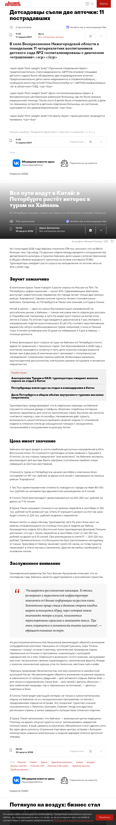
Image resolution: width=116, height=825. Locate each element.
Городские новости (81, 766)
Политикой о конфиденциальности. (73, 820)
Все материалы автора (51, 37)
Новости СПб (37, 766)
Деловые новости (18, 766)
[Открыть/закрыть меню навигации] (87, 4)
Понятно (104, 817)
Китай (79, 762)
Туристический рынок (61, 762)
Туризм (44, 762)
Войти (104, 3)
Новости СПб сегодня (58, 766)
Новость (21, 762)
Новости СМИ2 (19, 173)
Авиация (91, 762)
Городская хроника (19, 769)
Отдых (33, 762)
